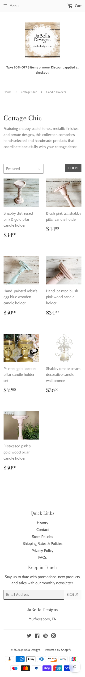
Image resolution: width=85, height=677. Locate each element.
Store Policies (42, 536)
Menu (13, 6)
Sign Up (72, 595)
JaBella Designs (30, 650)
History (42, 522)
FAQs (42, 557)
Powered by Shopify (58, 650)
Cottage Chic (29, 92)
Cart (77, 6)
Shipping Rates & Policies (43, 543)
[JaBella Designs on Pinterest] (45, 636)
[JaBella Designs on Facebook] (37, 636)
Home (8, 92)
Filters (73, 168)
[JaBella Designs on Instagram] (53, 636)
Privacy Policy (42, 550)
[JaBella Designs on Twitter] (29, 636)
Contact (42, 529)
